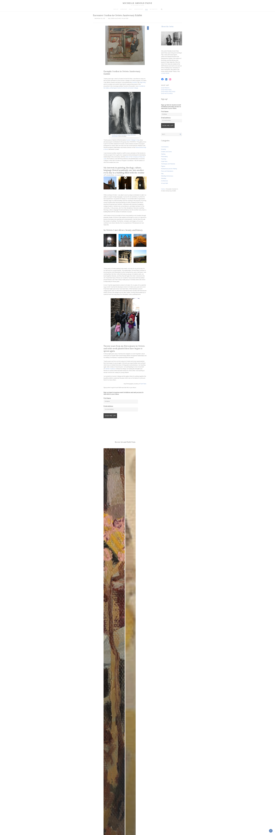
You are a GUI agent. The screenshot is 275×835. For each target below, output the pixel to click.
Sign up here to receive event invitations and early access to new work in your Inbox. (137, 407)
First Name (121, 412)
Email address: (123, 419)
